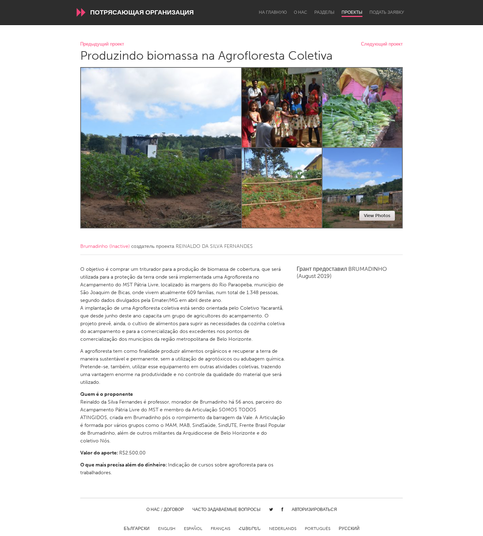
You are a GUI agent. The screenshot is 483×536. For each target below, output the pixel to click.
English (166, 528)
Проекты (352, 12)
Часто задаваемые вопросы (226, 509)
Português (317, 528)
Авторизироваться (314, 509)
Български (137, 528)
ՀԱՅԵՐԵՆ (250, 528)
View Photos (377, 215)
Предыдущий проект (102, 44)
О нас (300, 12)
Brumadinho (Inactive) (105, 246)
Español (193, 528)
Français (220, 528)
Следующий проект (382, 44)
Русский (349, 528)
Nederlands (282, 528)
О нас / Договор (165, 509)
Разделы (324, 12)
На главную (273, 12)
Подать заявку (386, 12)
